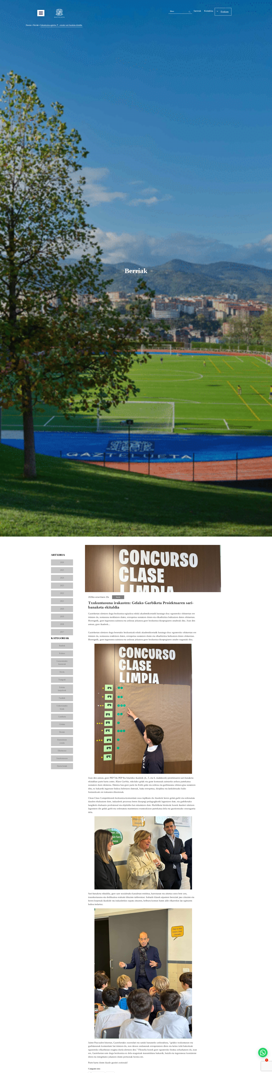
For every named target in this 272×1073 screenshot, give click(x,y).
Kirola (62, 672)
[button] (263, 1052)
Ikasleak (62, 646)
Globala (62, 724)
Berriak (36, 25)
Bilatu (172, 11)
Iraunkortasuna (62, 758)
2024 (62, 578)
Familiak (62, 698)
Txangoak (62, 680)
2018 (62, 624)
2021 (62, 601)
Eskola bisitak (62, 766)
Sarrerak (197, 11)
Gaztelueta (62, 717)
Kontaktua (208, 11)
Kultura (62, 653)
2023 (62, 585)
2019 (62, 616)
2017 (62, 632)
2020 (62, 609)
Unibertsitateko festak (62, 707)
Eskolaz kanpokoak (62, 688)
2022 (62, 593)
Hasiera (28, 25)
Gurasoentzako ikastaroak (62, 662)
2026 (62, 562)
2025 (62, 570)
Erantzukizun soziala (62, 741)
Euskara (225, 11)
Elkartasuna (62, 751)
